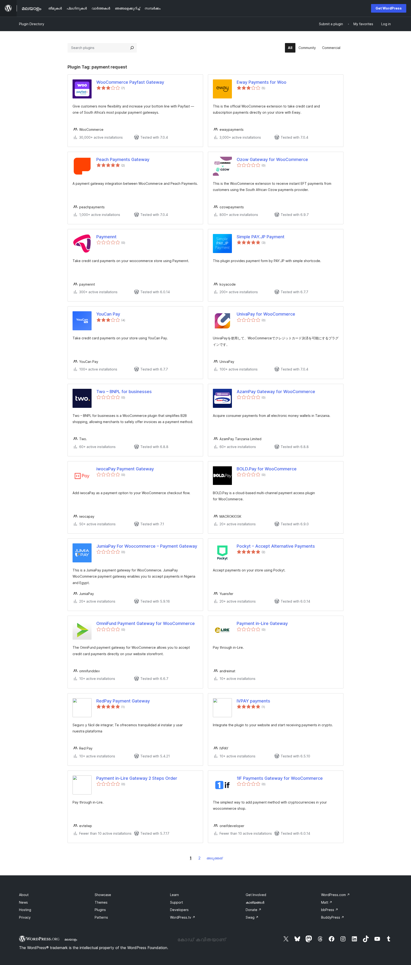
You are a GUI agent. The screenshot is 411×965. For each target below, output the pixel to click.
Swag (252, 917)
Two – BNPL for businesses (124, 391)
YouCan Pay (108, 314)
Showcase (103, 895)
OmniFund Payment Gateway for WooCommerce (145, 623)
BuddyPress (332, 917)
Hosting (25, 910)
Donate (253, 910)
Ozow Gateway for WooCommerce (272, 159)
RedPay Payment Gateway (123, 700)
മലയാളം (70, 939)
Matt (326, 902)
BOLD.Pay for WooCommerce (267, 468)
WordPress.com (335, 895)
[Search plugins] (132, 48)
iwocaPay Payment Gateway (125, 468)
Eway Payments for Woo (261, 82)
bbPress (329, 910)
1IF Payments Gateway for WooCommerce (280, 778)
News (23, 902)
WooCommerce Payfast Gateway (130, 82)
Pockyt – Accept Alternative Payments (276, 546)
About (24, 895)
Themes (101, 902)
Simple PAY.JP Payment (260, 236)
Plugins (100, 910)
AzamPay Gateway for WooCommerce (276, 391)
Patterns (101, 917)
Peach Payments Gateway (122, 159)
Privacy (25, 917)
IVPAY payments (253, 700)
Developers (179, 910)
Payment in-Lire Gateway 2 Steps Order (136, 778)
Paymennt (106, 236)
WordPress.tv (182, 917)
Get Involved (256, 895)
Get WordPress (389, 8)
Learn (174, 895)
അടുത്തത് (214, 858)
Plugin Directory (31, 24)
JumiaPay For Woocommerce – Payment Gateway (146, 546)
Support (176, 902)
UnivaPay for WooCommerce (266, 314)
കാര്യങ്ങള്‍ (255, 902)
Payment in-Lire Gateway (262, 623)
